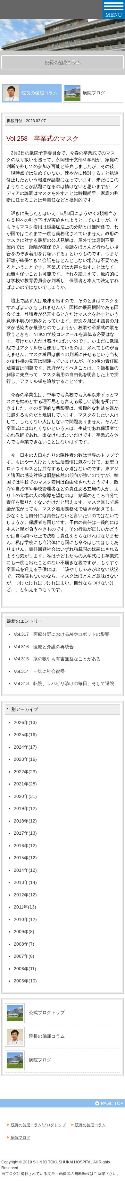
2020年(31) (25, 796)
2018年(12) (25, 820)
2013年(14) (25, 882)
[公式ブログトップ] (15, 1018)
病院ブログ (94, 92)
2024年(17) (25, 747)
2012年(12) (25, 894)
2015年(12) (25, 857)
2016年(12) (25, 845)
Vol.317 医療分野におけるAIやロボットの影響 (61, 634)
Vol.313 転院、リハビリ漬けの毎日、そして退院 (64, 683)
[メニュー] (114, 16)
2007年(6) (24, 956)
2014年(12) (25, 870)
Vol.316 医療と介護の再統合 (44, 646)
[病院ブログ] (15, 1065)
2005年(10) (25, 980)
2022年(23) (25, 771)
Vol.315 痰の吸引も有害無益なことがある (57, 658)
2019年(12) (25, 808)
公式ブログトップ (47, 1012)
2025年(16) (25, 734)
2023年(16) (25, 759)
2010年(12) (25, 919)
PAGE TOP (111, 1103)
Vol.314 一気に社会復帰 (39, 671)
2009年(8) (24, 931)
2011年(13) (25, 906)
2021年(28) (25, 783)
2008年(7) (24, 944)
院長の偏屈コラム (47, 1036)
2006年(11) (25, 968)
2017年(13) (25, 833)
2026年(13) (25, 722)
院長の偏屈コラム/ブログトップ (38, 1125)
